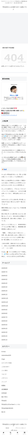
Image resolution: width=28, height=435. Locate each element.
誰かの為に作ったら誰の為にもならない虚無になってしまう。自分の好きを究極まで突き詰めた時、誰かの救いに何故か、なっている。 (13, 217)
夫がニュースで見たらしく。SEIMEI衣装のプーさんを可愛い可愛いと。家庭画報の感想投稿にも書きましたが (13, 227)
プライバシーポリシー (20, 428)
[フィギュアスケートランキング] (5, 113)
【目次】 (7, 428)
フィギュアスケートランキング (9, 115)
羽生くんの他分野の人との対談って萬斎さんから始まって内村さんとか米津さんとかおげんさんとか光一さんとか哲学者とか (13, 183)
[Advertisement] (14, 29)
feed (5, 169)
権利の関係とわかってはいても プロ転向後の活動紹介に (13, 209)
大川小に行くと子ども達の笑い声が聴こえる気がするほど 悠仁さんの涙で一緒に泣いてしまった (13, 202)
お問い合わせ (14, 430)
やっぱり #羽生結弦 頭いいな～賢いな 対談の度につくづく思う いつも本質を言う (13, 176)
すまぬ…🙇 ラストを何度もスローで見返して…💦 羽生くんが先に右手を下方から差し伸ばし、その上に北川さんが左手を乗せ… (13, 254)
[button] (25, 281)
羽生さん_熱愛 (14, 95)
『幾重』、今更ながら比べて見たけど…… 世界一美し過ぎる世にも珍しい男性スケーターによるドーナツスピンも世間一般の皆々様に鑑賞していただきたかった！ (13, 236)
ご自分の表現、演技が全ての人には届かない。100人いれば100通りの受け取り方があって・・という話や (13, 246)
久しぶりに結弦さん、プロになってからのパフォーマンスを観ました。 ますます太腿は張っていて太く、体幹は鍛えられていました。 (13, 192)
